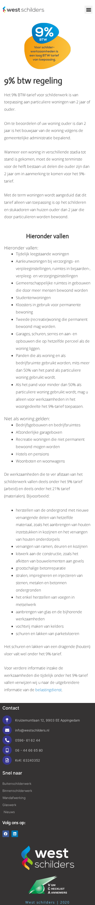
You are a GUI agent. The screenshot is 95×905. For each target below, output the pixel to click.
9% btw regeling (33, 80)
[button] (89, 10)
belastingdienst (48, 689)
